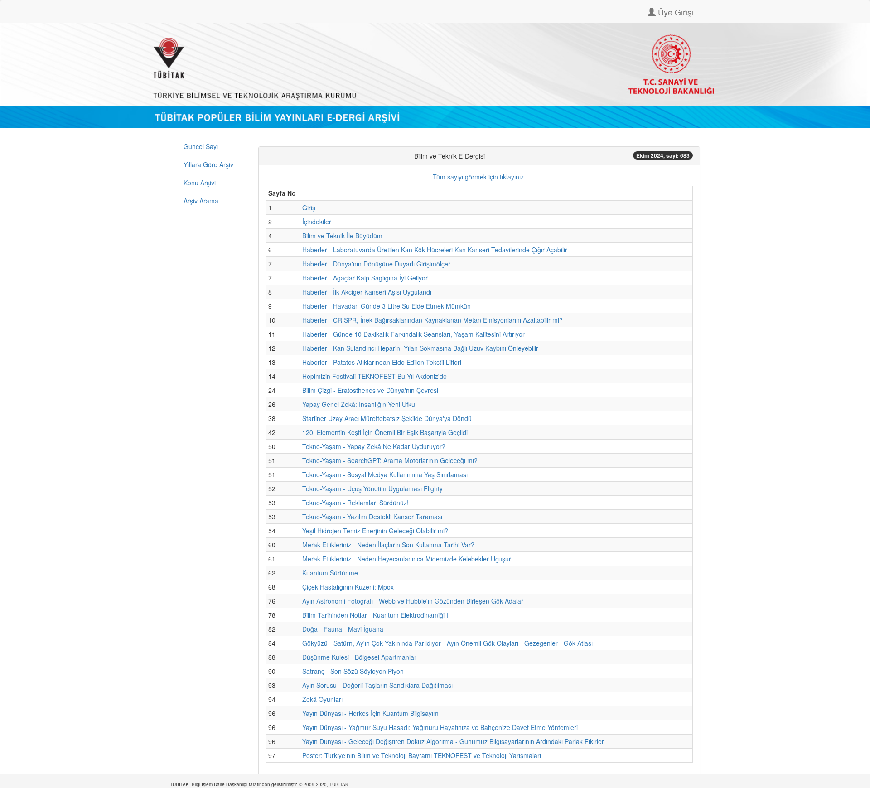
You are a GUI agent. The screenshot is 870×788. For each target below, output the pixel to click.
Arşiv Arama (201, 200)
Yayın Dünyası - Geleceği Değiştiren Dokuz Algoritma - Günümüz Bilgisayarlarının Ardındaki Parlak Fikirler (453, 741)
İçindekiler (316, 221)
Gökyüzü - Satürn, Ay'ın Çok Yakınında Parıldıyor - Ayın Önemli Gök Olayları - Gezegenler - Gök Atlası (447, 643)
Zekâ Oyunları (322, 699)
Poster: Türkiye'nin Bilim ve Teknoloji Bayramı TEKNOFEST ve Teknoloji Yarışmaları (421, 755)
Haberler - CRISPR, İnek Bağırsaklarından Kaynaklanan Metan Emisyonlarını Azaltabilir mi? (432, 319)
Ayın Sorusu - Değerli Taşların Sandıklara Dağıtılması (377, 685)
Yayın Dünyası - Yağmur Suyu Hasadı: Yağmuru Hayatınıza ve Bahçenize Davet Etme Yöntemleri (440, 727)
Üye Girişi (674, 12)
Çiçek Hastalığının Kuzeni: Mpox (348, 586)
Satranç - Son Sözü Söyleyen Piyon (353, 671)
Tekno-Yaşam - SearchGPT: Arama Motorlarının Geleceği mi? (390, 460)
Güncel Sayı (201, 146)
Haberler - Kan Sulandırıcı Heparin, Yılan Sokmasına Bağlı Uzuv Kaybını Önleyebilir (420, 348)
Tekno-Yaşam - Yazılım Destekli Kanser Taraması (372, 516)
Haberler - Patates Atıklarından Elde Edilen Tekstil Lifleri (381, 362)
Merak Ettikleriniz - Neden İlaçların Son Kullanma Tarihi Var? (388, 544)
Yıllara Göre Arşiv (208, 164)
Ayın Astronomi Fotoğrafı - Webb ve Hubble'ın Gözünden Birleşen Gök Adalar (412, 600)
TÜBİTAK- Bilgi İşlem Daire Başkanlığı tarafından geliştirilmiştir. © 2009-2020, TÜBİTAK (259, 784)
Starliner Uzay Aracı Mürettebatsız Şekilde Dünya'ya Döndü (387, 418)
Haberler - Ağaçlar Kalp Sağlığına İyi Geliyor (365, 277)
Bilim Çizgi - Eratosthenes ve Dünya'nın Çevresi (370, 390)
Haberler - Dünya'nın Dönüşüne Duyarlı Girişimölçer (376, 263)
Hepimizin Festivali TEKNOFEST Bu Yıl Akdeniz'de (374, 376)
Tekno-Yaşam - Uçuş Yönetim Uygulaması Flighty (372, 488)
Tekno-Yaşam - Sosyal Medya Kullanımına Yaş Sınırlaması (385, 474)
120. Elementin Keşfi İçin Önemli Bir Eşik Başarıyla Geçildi (385, 432)
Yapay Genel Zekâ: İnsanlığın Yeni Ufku (358, 404)
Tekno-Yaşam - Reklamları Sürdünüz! (355, 502)
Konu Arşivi (200, 182)
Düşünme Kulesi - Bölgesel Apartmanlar (359, 657)
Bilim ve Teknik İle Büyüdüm (342, 235)
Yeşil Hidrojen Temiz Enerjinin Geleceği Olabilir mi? (375, 530)
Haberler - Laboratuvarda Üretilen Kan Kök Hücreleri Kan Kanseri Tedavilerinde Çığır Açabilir (434, 249)
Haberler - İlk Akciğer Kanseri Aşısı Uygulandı (366, 291)
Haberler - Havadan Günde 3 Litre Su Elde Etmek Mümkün (386, 305)
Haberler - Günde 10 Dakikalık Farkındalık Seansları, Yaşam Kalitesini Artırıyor (413, 333)
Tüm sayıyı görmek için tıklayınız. (479, 176)
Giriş (308, 207)
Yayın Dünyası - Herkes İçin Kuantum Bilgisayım (370, 713)
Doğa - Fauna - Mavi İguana (342, 628)
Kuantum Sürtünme (330, 572)
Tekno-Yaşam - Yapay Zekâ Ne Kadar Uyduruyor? (373, 446)
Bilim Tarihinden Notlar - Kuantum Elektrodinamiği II (376, 614)
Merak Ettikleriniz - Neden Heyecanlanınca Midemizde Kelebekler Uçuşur (406, 558)
